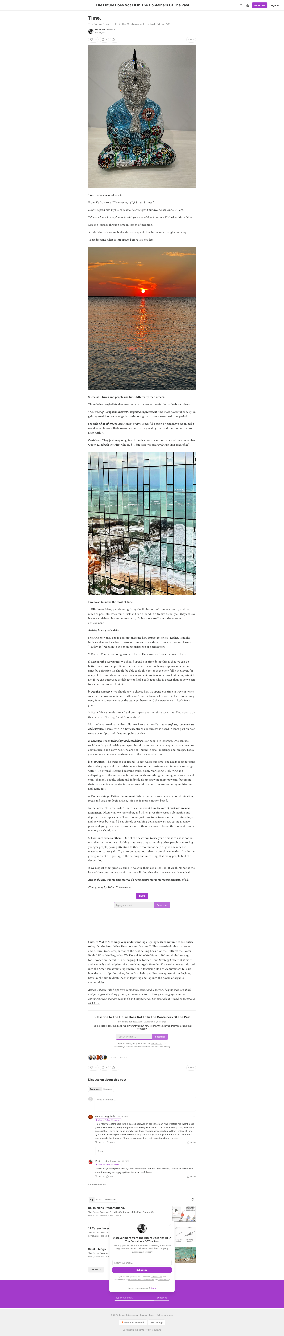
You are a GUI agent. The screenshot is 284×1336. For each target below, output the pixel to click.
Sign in (275, 5)
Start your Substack (134, 1322)
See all (94, 1269)
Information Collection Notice (141, 1279)
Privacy (143, 1315)
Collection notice (165, 1315)
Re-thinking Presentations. (106, 1208)
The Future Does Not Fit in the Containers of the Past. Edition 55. (121, 1211)
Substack (127, 1329)
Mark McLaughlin (104, 1116)
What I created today (105, 1161)
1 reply (101, 1151)
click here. (94, 1003)
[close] (170, 1225)
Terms (152, 1315)
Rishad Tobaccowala (105, 30)
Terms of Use (156, 1276)
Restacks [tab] (107, 1089)
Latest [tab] (99, 1199)
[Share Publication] (248, 5)
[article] (142, 1214)
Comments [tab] (95, 1089)
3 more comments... (97, 1184)
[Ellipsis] (194, 1116)
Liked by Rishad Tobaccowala (109, 1120)
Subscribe (259, 5)
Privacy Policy (164, 1279)
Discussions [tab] (110, 1199)
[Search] (241, 5)
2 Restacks (122, 1057)
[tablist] (101, 1089)
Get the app (157, 1322)
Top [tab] (91, 1199)
